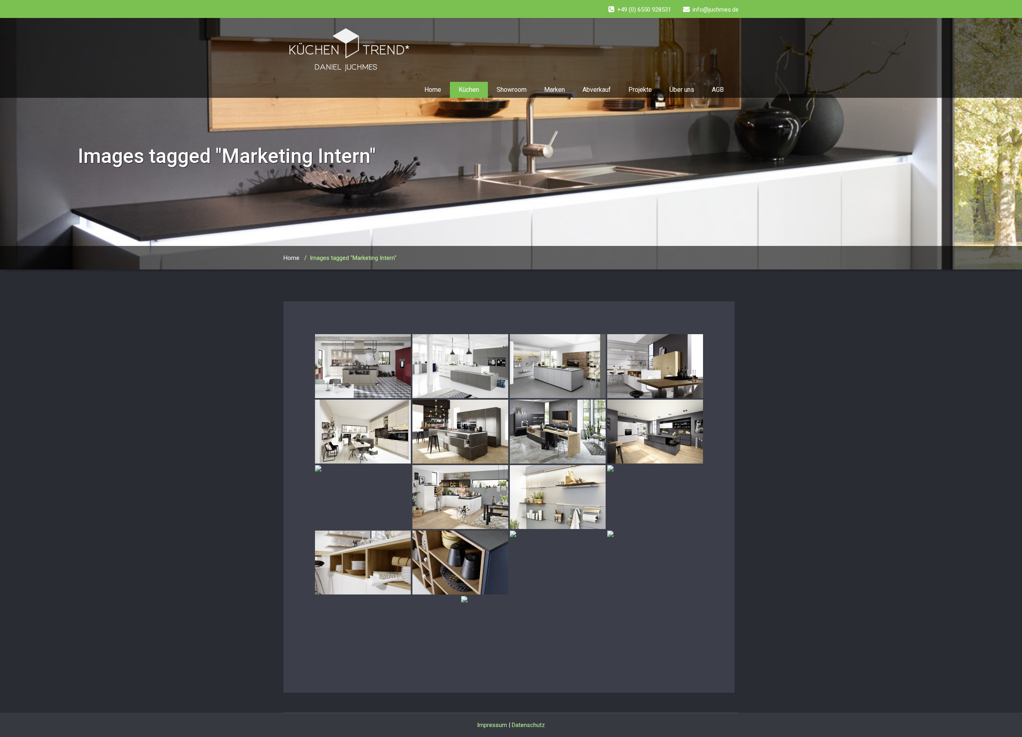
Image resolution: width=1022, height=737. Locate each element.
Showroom (512, 89)
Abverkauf (596, 89)
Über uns (681, 89)
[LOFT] (460, 366)
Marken (554, 89)
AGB (718, 89)
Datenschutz (528, 725)
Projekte (640, 89)
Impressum (492, 725)
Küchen (469, 89)
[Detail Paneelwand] (558, 497)
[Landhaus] (363, 366)
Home (432, 89)
